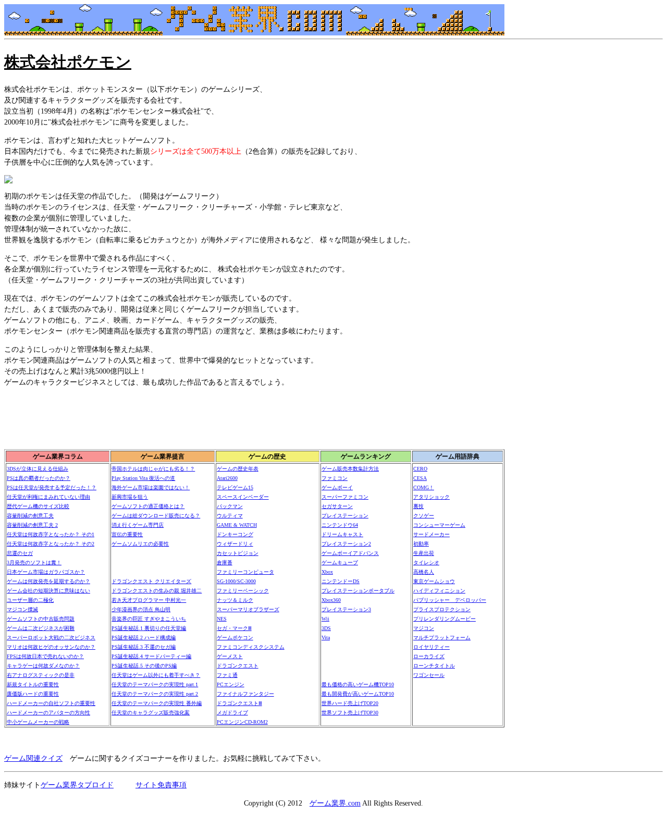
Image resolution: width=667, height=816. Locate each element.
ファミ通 (227, 675)
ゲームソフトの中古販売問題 (41, 619)
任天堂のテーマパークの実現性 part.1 (155, 684)
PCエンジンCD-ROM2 (242, 722)
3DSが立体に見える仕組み (37, 469)
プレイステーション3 (346, 609)
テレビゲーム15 (235, 487)
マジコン (423, 628)
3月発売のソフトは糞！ (34, 562)
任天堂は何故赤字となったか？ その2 (50, 544)
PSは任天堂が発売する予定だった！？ (51, 487)
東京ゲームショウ (434, 581)
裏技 (418, 506)
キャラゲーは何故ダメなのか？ (43, 666)
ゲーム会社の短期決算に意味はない (48, 591)
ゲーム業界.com (335, 803)
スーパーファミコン (345, 497)
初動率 (421, 544)
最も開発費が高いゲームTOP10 (358, 694)
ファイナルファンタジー (245, 694)
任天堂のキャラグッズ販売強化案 (151, 712)
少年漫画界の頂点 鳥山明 (141, 609)
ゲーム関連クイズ (33, 758)
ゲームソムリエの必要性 (140, 544)
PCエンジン (230, 684)
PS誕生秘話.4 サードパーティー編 (151, 656)
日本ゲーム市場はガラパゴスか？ (46, 572)
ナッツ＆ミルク (235, 600)
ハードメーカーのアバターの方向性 (48, 712)
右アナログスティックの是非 (41, 675)
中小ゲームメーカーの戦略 (38, 722)
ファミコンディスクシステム (251, 647)
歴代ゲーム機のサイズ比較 (38, 506)
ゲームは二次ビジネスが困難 (41, 628)
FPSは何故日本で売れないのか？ (45, 656)
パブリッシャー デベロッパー (449, 600)
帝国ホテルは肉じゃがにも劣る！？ (153, 469)
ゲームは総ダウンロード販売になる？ (156, 515)
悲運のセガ (20, 553)
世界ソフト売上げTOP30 (350, 712)
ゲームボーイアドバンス (350, 553)
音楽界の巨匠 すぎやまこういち (149, 619)
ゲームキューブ (340, 562)
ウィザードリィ (235, 544)
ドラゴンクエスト (237, 666)
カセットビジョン (237, 553)
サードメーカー (431, 534)
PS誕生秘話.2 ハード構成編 (144, 637)
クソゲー (423, 515)
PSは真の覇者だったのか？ (38, 478)
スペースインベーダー (243, 497)
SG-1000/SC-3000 (236, 581)
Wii (325, 619)
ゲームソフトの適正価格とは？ (148, 506)
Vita (326, 637)
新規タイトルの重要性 (33, 684)
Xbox (327, 572)
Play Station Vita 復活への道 (143, 478)
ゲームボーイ (337, 487)
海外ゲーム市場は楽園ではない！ (151, 487)
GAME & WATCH (237, 525)
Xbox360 (331, 600)
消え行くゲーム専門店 (138, 525)
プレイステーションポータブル (358, 591)
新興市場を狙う (130, 497)
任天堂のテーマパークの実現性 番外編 (157, 703)
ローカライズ (428, 656)
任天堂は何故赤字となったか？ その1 (50, 534)
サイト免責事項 (161, 785)
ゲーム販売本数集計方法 (350, 469)
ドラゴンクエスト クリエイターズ (151, 581)
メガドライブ (232, 712)
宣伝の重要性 (127, 534)
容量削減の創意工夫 (30, 515)
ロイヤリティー (431, 647)
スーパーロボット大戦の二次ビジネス (51, 637)
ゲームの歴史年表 (237, 469)
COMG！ (423, 487)
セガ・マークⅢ (234, 628)
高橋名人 (423, 572)
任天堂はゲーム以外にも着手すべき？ (156, 675)
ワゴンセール (428, 675)
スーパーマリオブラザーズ (248, 609)
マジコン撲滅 (22, 609)
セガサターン (337, 506)
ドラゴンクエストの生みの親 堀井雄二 (157, 591)
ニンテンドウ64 (340, 525)
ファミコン (335, 478)
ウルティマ (230, 515)
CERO (420, 469)
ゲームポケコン (235, 637)
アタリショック (431, 497)
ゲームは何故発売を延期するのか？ (48, 581)
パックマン (230, 506)
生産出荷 (423, 553)
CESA (420, 478)
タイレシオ (426, 562)
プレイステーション (345, 515)
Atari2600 (227, 478)
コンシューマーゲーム (439, 525)
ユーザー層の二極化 (30, 600)
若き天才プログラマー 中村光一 (149, 600)
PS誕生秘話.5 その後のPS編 (144, 666)
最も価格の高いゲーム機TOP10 (358, 684)
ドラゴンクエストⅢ (239, 703)
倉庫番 (224, 562)
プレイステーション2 (346, 544)
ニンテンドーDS (341, 581)
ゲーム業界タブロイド (77, 785)
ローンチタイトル (434, 666)
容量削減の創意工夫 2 (32, 525)
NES (222, 619)
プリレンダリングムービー (444, 619)
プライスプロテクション (442, 609)
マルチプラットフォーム (442, 637)
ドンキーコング (235, 534)
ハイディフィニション (439, 591)
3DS (326, 628)
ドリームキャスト (342, 534)
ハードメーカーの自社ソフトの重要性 (51, 703)
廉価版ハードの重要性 (33, 694)
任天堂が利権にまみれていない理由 (48, 497)
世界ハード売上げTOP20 (350, 703)
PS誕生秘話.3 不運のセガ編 (144, 647)
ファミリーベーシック (243, 591)
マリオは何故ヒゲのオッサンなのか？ (51, 647)
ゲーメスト (230, 656)
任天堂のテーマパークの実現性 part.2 (155, 694)
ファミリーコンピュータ (245, 572)
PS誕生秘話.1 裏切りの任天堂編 (149, 628)
